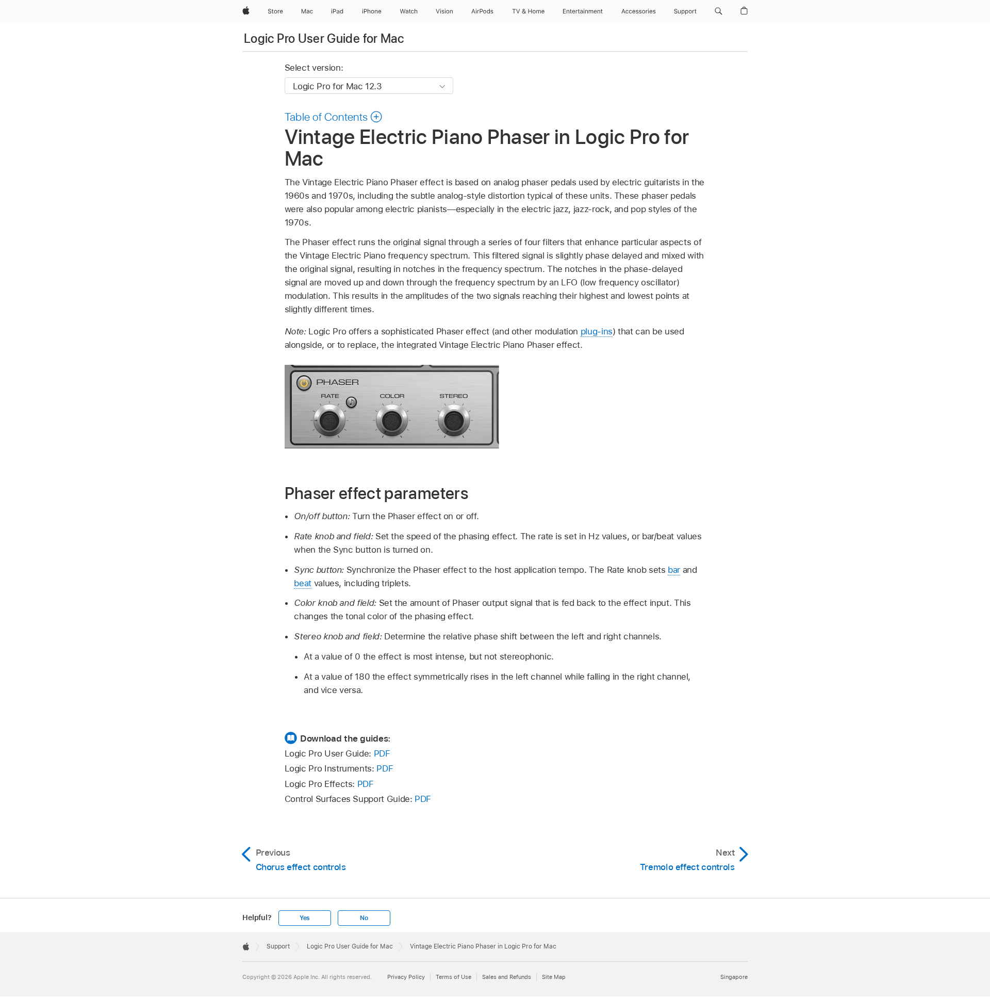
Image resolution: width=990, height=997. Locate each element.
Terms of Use (453, 976)
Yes (305, 918)
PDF (382, 753)
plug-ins (597, 331)
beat (302, 583)
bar (674, 570)
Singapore (734, 976)
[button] (719, 11)
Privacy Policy (406, 976)
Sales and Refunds (506, 976)
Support (278, 946)
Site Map (554, 976)
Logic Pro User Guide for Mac (324, 38)
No (364, 918)
